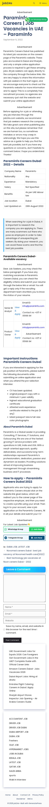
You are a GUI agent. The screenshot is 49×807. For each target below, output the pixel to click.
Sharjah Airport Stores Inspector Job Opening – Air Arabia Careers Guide (23, 698)
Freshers (13, 740)
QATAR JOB (15, 766)
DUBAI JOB (12, 546)
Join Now (38, 529)
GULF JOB (14, 744)
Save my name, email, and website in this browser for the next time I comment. (25, 629)
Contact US (25, 795)
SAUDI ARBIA (15, 771)
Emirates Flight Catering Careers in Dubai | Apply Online (21, 687)
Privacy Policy (38, 795)
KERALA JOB (15, 758)
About (15, 795)
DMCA (29, 799)
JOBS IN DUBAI (16, 753)
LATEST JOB (24, 546)
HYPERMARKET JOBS (19, 749)
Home (7, 795)
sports (12, 775)
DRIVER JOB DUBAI (18, 727)
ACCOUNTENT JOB (18, 718)
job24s (7, 3)
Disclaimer (21, 799)
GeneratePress (35, 803)
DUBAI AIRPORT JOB (18, 731)
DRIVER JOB (14, 723)
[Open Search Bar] (34, 3)
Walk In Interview (17, 779)
